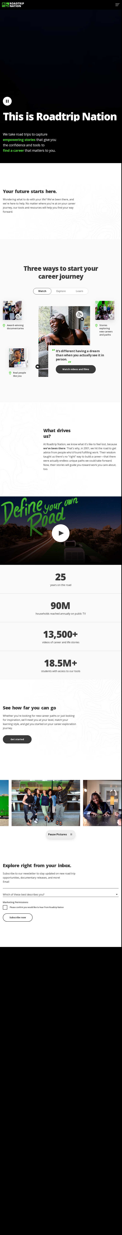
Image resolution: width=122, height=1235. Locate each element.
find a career (13, 150)
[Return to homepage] (13, 5)
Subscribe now (17, 917)
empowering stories (19, 139)
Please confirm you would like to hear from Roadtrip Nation (37, 907)
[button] (61, 530)
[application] (60, 530)
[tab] (42, 291)
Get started (17, 739)
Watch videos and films (75, 369)
